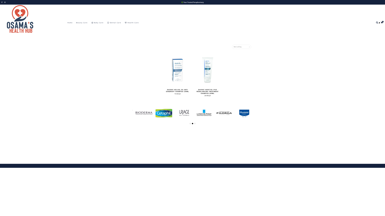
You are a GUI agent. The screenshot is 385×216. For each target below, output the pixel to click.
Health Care (133, 23)
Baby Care (98, 23)
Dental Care (115, 23)
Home (70, 23)
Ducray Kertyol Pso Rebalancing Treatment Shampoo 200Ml (208, 91)
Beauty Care (82, 23)
